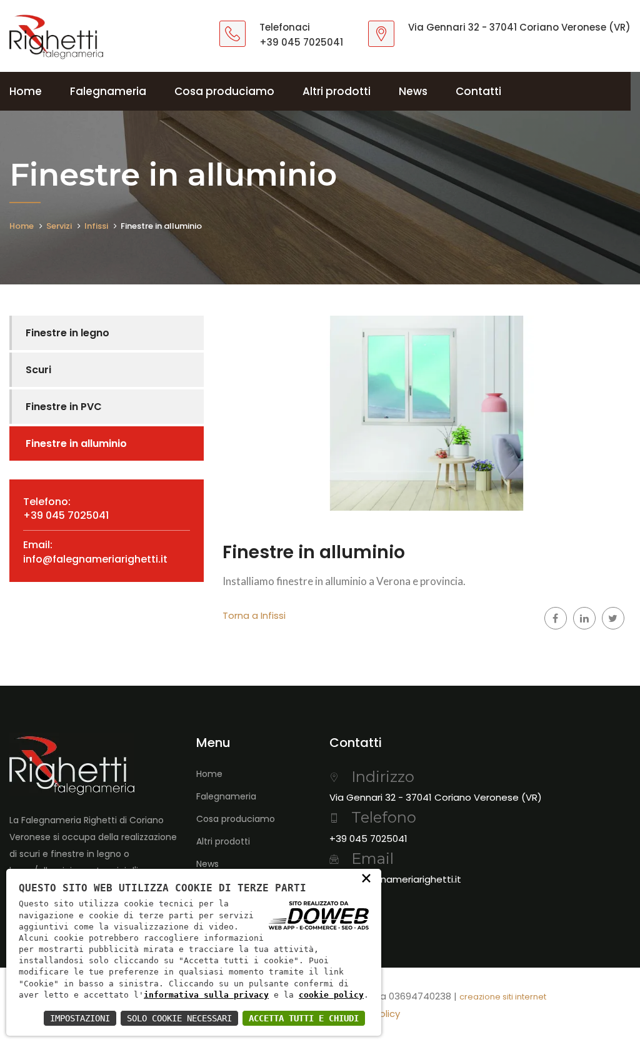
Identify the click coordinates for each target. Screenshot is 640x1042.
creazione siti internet (502, 996)
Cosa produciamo (224, 91)
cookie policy (331, 994)
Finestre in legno (67, 333)
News (413, 91)
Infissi (96, 226)
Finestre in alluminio (76, 443)
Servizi (59, 226)
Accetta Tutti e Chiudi (304, 1018)
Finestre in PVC (64, 406)
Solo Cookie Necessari (179, 1018)
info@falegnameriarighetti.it (95, 559)
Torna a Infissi (254, 615)
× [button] (366, 877)
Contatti (478, 91)
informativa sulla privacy (206, 994)
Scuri (38, 370)
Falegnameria (108, 91)
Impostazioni (80, 1018)
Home (25, 91)
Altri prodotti (336, 91)
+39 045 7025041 (301, 42)
